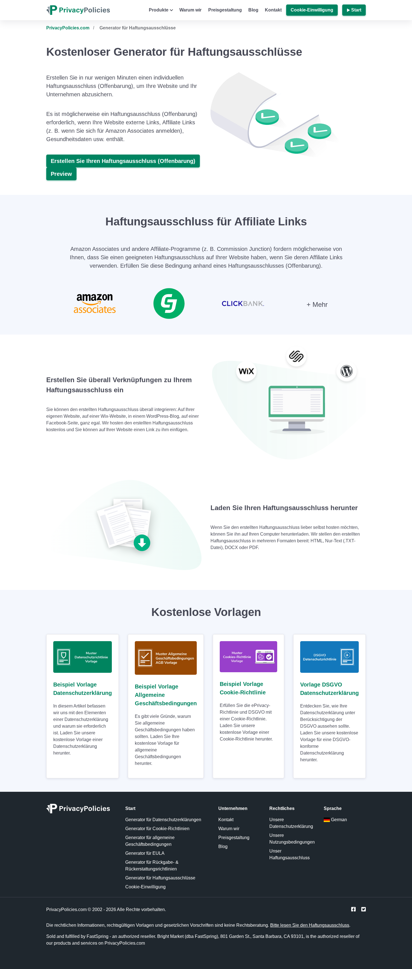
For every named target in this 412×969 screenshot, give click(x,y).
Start (356, 10)
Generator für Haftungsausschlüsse (160, 877)
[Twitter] (363, 909)
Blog (253, 10)
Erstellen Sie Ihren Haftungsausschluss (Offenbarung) (123, 161)
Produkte (158, 10)
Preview (61, 174)
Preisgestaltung (225, 10)
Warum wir (190, 10)
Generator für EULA (145, 853)
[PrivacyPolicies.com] (81, 810)
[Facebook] (353, 909)
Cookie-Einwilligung (312, 10)
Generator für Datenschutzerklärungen (163, 819)
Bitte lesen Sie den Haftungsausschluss (309, 925)
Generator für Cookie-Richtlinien (157, 828)
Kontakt (273, 10)
